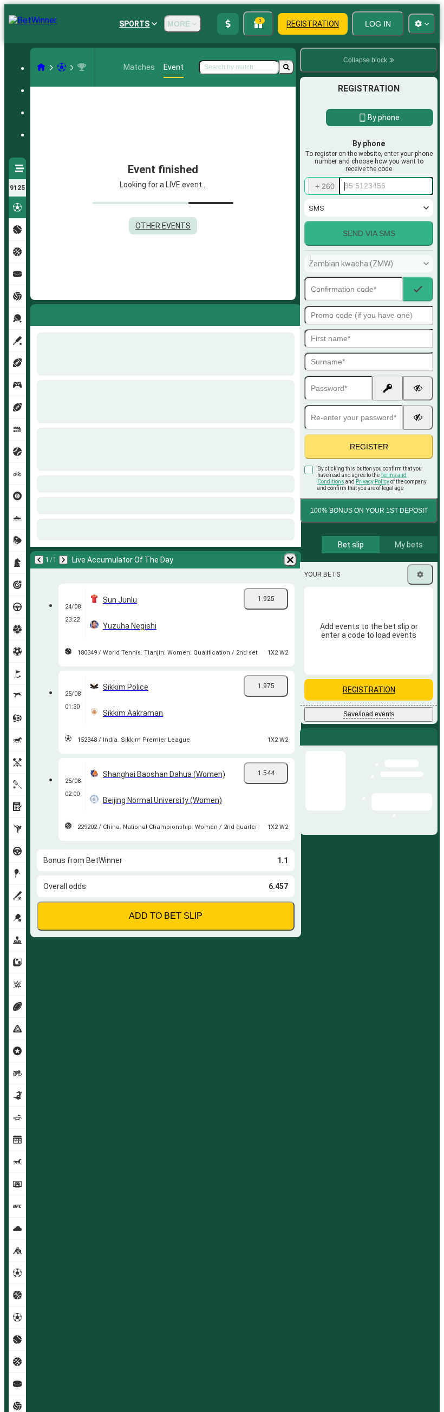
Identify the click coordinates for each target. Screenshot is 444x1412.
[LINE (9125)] (41, 67)
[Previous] (39, 313)
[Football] (61, 67)
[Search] (286, 67)
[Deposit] (228, 24)
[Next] (67, 313)
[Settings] (420, 574)
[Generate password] (388, 388)
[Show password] (418, 388)
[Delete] (290, 312)
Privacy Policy (372, 482)
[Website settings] (421, 24)
